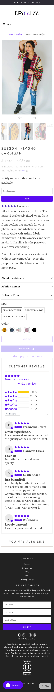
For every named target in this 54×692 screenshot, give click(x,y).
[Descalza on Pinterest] (24, 635)
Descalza (30, 683)
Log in (16, 3)
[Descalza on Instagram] (30, 635)
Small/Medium (12, 310)
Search (27, 564)
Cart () (26, 3)
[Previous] (20, 117)
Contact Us (27, 568)
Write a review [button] (27, 383)
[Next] (34, 117)
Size (4, 304)
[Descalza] (27, 14)
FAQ (27, 572)
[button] (9, 206)
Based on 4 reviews (17, 379)
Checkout (36, 3)
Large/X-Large (34, 310)
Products (19, 34)
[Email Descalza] (35, 635)
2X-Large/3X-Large (14, 317)
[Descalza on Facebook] (18, 635)
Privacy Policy (27, 579)
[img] (22, 423)
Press (27, 576)
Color (5, 323)
